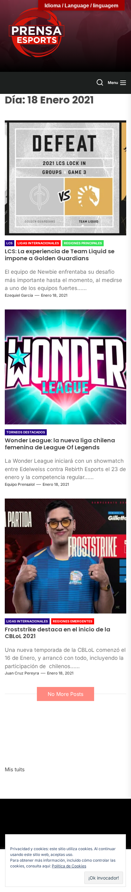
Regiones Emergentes (73, 621)
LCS (9, 243)
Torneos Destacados (25, 432)
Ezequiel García (19, 295)
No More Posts (65, 694)
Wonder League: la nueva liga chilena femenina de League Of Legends (60, 443)
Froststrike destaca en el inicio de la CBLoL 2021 (57, 632)
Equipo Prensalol (20, 484)
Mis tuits (14, 769)
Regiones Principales (83, 243)
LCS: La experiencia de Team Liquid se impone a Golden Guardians (59, 254)
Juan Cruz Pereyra (22, 673)
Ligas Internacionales (38, 243)
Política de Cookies (69, 866)
